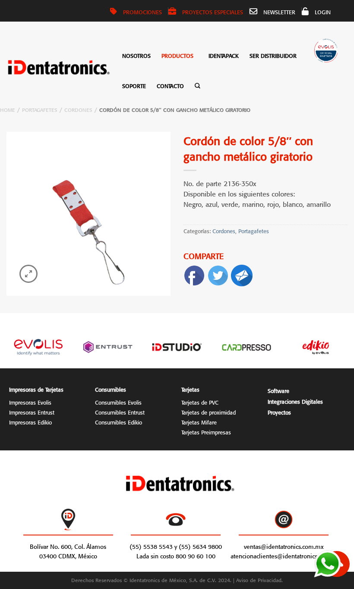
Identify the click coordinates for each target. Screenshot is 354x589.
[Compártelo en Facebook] (194, 274)
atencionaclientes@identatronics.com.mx (285, 555)
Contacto (170, 85)
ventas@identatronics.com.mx (283, 546)
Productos (177, 55)
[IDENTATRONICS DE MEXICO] (58, 67)
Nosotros (136, 55)
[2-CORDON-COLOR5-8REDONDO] (88, 214)
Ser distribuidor (273, 55)
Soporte (134, 85)
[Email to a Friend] (242, 274)
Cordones (78, 109)
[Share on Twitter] (218, 274)
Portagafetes (39, 109)
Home (7, 109)
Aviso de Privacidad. (259, 579)
